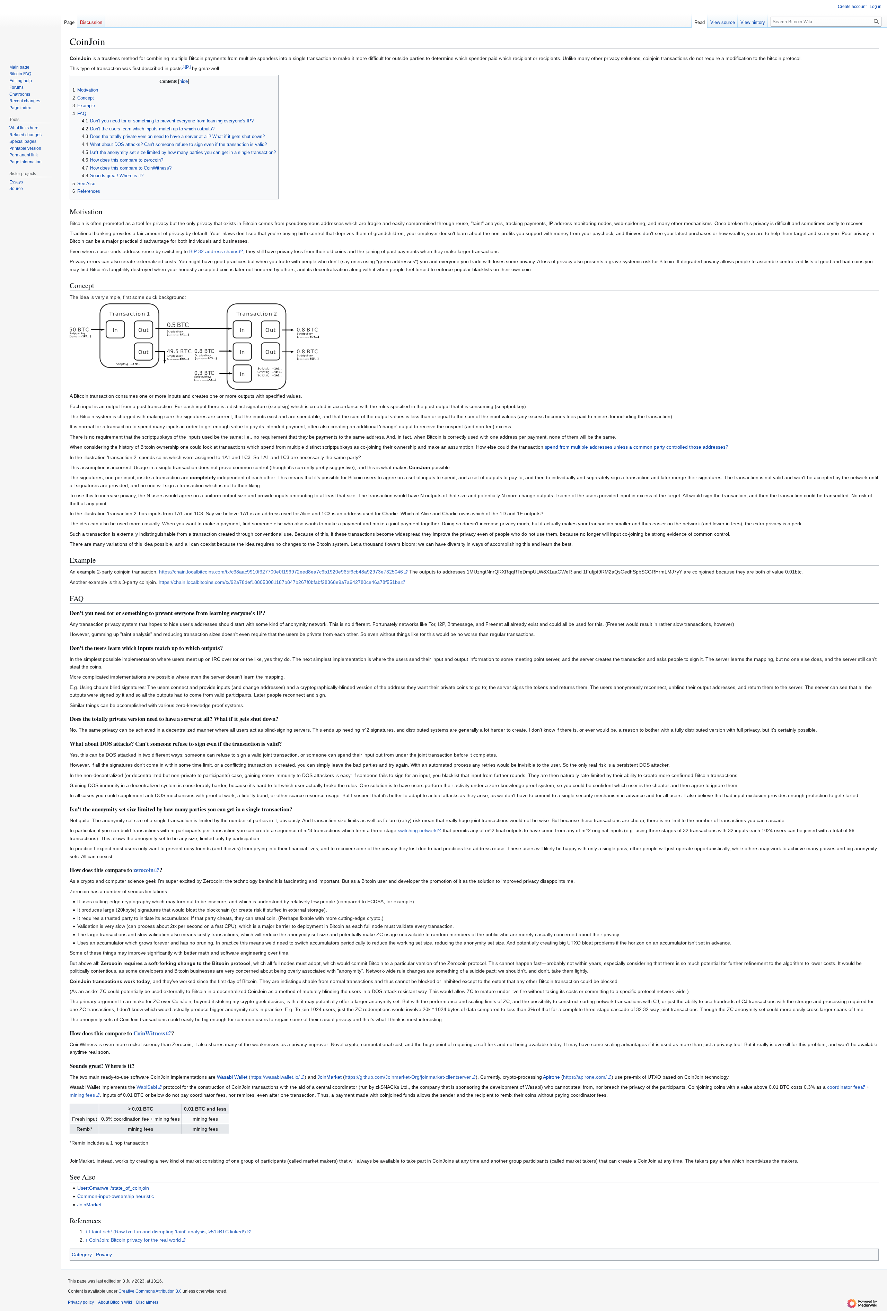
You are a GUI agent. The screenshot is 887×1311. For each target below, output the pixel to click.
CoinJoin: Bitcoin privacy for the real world (135, 1240)
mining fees (82, 1095)
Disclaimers (147, 1302)
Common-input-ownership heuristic (115, 1196)
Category (82, 1254)
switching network (417, 830)
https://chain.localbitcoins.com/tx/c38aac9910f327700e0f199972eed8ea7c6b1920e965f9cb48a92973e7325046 (281, 572)
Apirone (551, 1077)
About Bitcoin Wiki (115, 1302)
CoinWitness (149, 1033)
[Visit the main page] (30, 27)
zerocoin (143, 869)
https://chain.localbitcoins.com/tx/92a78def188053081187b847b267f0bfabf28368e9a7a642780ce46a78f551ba (280, 582)
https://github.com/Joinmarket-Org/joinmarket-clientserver (408, 1077)
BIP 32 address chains (213, 251)
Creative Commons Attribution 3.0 (150, 1291)
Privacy (104, 1254)
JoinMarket (329, 1077)
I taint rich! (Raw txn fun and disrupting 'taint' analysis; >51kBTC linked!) (167, 1231)
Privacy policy (81, 1302)
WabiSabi (147, 1087)
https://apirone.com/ (585, 1077)
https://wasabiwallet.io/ (275, 1077)
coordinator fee (843, 1087)
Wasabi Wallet (232, 1077)
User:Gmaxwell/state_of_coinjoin (113, 1188)
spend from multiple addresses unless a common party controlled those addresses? (636, 447)
